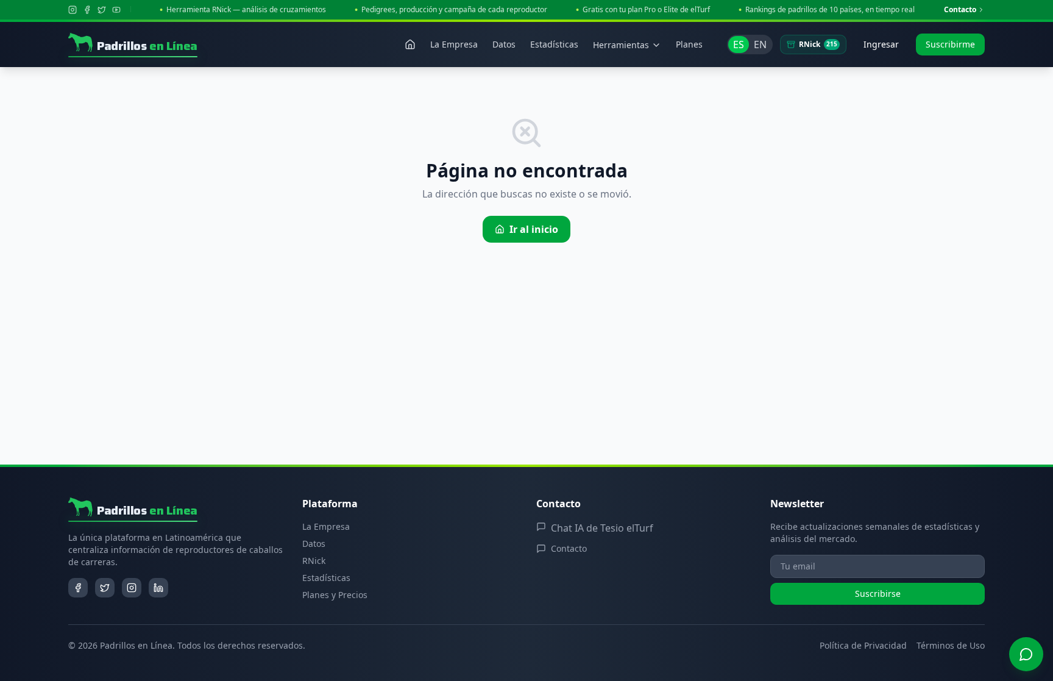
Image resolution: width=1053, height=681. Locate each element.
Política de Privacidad (863, 645)
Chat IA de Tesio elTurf (602, 528)
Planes (689, 44)
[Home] (410, 44)
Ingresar (881, 44)
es (738, 44)
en (760, 44)
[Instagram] (72, 9)
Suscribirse (878, 593)
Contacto (960, 10)
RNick (818, 44)
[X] (102, 9)
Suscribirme (950, 44)
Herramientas (621, 45)
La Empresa (326, 526)
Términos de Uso (950, 645)
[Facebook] (87, 9)
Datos (313, 543)
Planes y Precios (334, 595)
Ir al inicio (533, 229)
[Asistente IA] (1026, 654)
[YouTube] (116, 9)
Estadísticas (326, 577)
